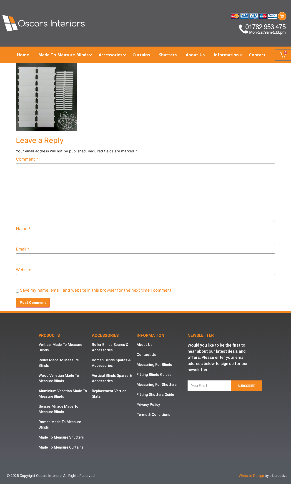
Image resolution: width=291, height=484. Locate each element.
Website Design (251, 476)
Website (23, 270)
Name (23, 229)
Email (22, 249)
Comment (27, 159)
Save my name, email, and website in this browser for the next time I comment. (96, 290)
